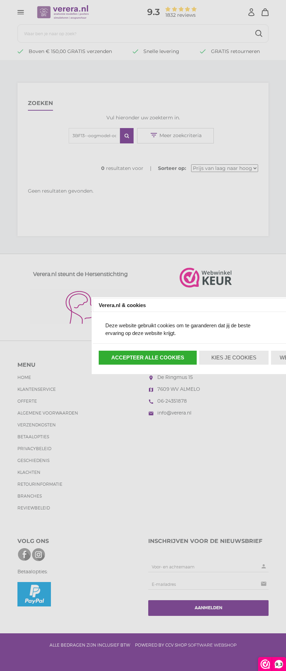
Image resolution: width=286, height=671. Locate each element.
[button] (148, 358)
